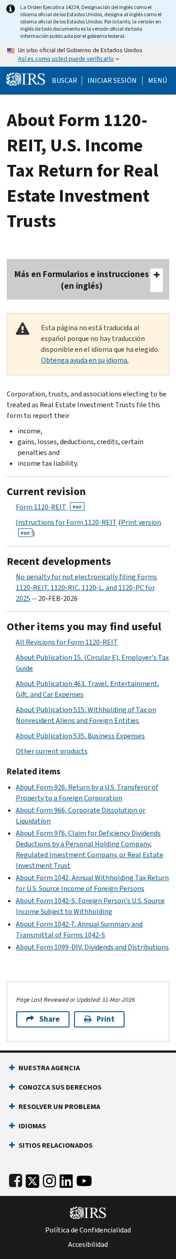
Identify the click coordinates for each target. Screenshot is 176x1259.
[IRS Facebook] (15, 1179)
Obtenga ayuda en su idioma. (85, 360)
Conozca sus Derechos (60, 1087)
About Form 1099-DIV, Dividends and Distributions (92, 947)
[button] (112, 80)
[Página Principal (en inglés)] (25, 78)
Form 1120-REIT (49, 507)
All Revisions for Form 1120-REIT (67, 642)
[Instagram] (49, 1179)
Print (106, 1019)
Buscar (64, 80)
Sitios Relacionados (56, 1145)
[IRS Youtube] (84, 1179)
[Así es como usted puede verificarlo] (88, 55)
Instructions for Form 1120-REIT (66, 522)
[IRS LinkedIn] (66, 1179)
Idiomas (32, 1126)
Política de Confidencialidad (88, 1230)
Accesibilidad (88, 1244)
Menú (157, 80)
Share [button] (49, 1019)
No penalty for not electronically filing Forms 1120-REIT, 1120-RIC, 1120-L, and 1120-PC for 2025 (86, 587)
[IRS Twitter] (32, 1179)
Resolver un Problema (59, 1106)
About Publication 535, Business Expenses (80, 736)
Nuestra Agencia (49, 1068)
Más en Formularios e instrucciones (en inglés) (81, 279)
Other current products (52, 751)
